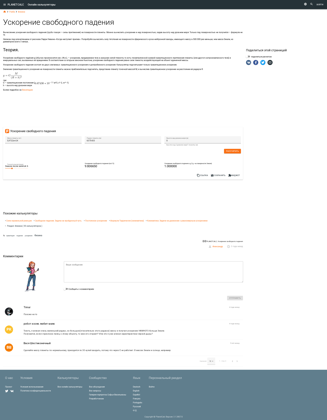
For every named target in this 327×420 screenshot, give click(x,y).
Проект (8, 387)
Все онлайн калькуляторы (69, 387)
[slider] (16, 168)
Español (136, 394)
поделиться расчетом (261, 56)
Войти (320, 5)
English (136, 391)
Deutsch (136, 387)
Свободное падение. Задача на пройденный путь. (58, 221)
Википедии (27, 90)
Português (137, 402)
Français (136, 398)
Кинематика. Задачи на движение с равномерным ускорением (177, 221)
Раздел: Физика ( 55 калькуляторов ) (24, 226)
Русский (137, 406)
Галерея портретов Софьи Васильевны (107, 394)
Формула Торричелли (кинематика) (127, 221)
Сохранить (218, 175)
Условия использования (31, 387)
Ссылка (202, 175)
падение (19, 236)
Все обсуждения (97, 387)
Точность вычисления (15, 164)
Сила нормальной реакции (19, 221)
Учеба (12, 12)
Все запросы (95, 391)
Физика (21, 12)
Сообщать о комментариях (81, 289)
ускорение (28, 236)
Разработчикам (96, 398)
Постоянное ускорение (96, 221)
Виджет (234, 175)
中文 (135, 410)
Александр (218, 246)
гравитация (10, 236)
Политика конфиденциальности (35, 391)
